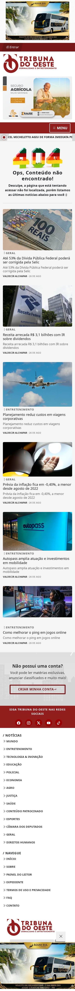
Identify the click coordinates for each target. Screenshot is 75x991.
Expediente (14, 882)
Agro (10, 788)
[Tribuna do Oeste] (37, 63)
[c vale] (40, 81)
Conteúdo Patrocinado (24, 811)
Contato (12, 905)
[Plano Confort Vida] (37, 965)
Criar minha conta (36, 689)
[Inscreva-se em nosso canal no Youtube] (48, 722)
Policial (12, 772)
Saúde (11, 803)
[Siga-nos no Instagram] (28, 722)
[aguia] (37, 20)
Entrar (13, 47)
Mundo (12, 741)
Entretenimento (19, 749)
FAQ (9, 897)
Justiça (11, 795)
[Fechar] (61, 936)
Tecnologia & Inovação (24, 757)
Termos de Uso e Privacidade (28, 890)
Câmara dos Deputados (24, 826)
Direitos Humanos (20, 842)
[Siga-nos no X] (38, 722)
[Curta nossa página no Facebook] (18, 722)
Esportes (13, 819)
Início (11, 859)
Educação (14, 764)
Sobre (10, 866)
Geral (10, 834)
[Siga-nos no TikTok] (58, 722)
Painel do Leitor (19, 874)
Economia (14, 780)
